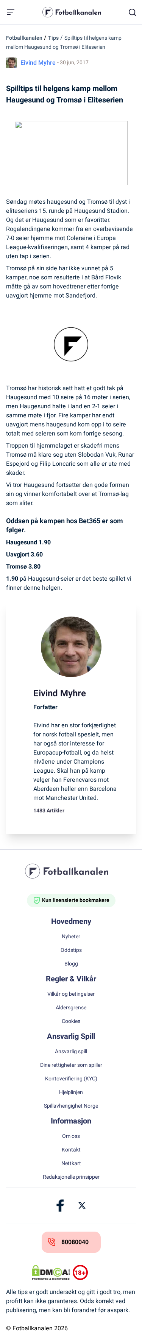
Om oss (71, 1136)
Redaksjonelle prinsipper (71, 1177)
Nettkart (71, 1163)
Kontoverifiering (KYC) (71, 1079)
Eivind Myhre (38, 62)
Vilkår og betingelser (71, 994)
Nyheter (71, 937)
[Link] (60, 1205)
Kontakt (71, 1150)
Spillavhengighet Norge (71, 1106)
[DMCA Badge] (51, 1272)
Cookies (71, 1021)
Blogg (71, 964)
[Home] (71, 871)
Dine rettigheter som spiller (71, 1065)
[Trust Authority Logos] (92, 1272)
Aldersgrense (71, 1008)
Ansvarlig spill (71, 1051)
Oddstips (71, 950)
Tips (53, 38)
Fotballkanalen (24, 38)
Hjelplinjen (71, 1092)
